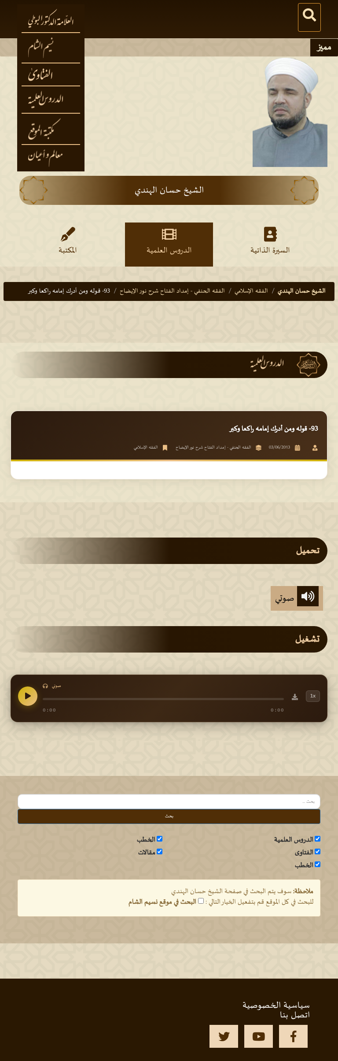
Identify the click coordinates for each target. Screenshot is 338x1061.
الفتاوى (304, 852)
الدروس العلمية (169, 251)
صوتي (286, 598)
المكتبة (68, 251)
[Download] (295, 698)
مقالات (146, 852)
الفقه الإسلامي (251, 291)
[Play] (27, 696)
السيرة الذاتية (270, 251)
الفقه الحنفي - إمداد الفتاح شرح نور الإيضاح (172, 291)
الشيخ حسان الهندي (302, 291)
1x (313, 695)
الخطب (146, 840)
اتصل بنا (295, 1015)
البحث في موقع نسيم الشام (162, 902)
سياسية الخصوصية (276, 1005)
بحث (169, 816)
